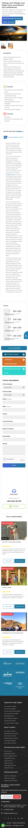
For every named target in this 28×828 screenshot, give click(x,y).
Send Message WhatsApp (12, 18)
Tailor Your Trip (8, 22)
